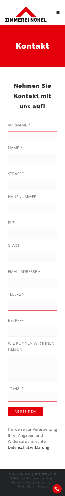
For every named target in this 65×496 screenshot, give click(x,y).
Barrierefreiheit (22, 482)
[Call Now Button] (57, 488)
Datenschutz (26, 486)
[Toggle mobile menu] (58, 12)
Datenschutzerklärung (28, 447)
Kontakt (43, 486)
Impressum (43, 482)
